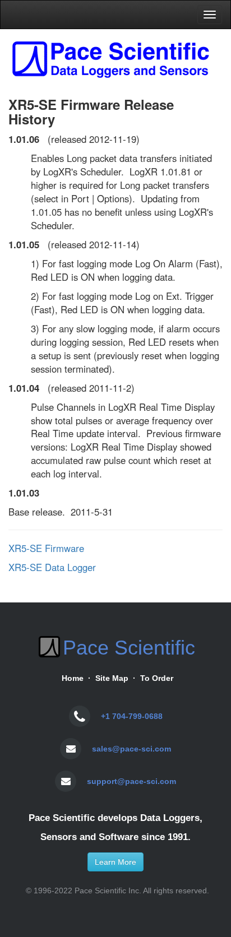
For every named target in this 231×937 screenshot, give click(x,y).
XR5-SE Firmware (46, 548)
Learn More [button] (115, 861)
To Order (156, 678)
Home (73, 678)
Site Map (111, 678)
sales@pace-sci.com (131, 748)
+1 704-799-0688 (132, 716)
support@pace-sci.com (131, 781)
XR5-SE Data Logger (52, 567)
